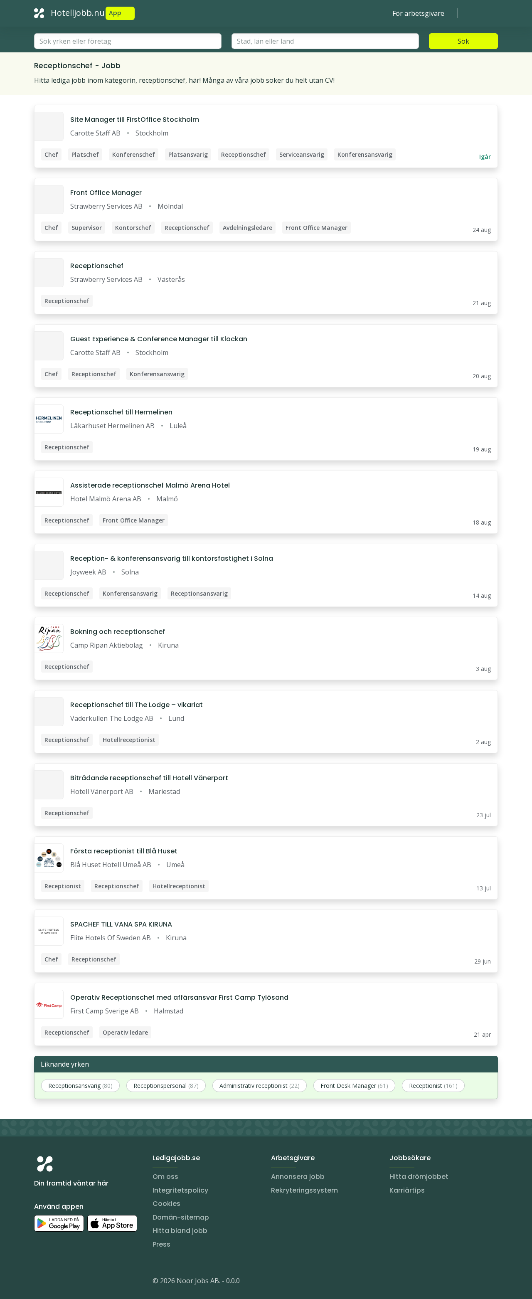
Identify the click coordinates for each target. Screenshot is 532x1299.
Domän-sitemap (181, 1217)
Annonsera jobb (298, 1176)
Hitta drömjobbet (418, 1176)
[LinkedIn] (57, 1282)
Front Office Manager (106, 192)
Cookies (166, 1203)
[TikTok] (90, 1282)
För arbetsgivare (418, 13)
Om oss (165, 1176)
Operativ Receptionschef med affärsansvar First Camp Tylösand (179, 997)
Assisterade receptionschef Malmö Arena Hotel (150, 485)
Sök (463, 41)
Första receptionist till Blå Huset (123, 851)
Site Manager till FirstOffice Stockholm (134, 119)
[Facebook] (74, 1282)
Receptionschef (96, 266)
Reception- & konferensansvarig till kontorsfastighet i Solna (171, 558)
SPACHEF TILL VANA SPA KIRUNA (121, 924)
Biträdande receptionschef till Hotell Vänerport (149, 778)
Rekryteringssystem (304, 1190)
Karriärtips (407, 1190)
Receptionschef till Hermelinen (121, 412)
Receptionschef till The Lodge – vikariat (136, 705)
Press (161, 1244)
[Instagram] (40, 1282)
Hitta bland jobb (180, 1230)
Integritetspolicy (180, 1190)
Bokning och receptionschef (117, 631)
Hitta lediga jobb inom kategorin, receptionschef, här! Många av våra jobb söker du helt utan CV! (184, 80)
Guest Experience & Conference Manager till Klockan (158, 339)
